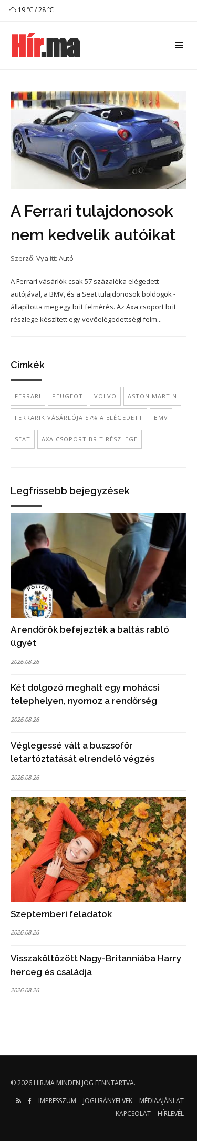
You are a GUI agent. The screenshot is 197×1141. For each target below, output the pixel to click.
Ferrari (28, 396)
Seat (22, 439)
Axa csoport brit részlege (90, 439)
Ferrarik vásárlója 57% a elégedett (79, 417)
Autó (66, 258)
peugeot (67, 396)
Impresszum (57, 1100)
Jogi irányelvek (107, 1100)
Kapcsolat (133, 1113)
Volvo (105, 396)
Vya (42, 258)
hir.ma (44, 1082)
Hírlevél (171, 1113)
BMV (161, 417)
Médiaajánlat (161, 1100)
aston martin (152, 396)
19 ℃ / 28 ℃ (35, 9)
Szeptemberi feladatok (61, 914)
